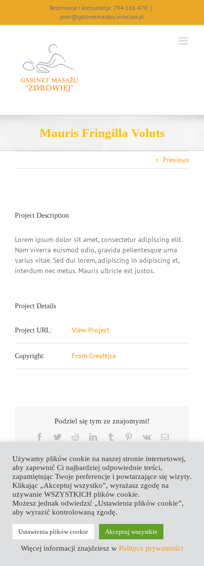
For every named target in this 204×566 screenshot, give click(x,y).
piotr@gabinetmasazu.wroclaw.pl (102, 16)
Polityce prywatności (151, 548)
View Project (90, 330)
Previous (176, 159)
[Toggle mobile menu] (184, 41)
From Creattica (94, 355)
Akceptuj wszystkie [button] (131, 531)
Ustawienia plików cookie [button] (53, 531)
